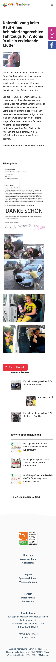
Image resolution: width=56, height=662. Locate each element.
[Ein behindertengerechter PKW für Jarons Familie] (16, 417)
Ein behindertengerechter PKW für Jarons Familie (37, 414)
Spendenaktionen (28, 578)
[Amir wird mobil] (31, 401)
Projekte (28, 574)
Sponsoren (28, 562)
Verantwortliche (28, 559)
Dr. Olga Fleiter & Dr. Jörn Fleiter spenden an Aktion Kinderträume (35, 446)
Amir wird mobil (45, 397)
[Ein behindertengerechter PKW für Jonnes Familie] (16, 385)
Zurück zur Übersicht (15, 367)
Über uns (28, 555)
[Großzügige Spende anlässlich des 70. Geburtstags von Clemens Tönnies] (16, 479)
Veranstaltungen (28, 582)
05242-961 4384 (29, 655)
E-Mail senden (43, 655)
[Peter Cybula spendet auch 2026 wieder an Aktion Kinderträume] (16, 463)
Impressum (28, 601)
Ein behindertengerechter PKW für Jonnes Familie (37, 383)
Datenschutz (28, 597)
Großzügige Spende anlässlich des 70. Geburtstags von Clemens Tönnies (38, 478)
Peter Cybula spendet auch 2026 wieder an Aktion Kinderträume (36, 462)
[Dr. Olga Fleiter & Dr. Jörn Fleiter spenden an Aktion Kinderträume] (16, 447)
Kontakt (28, 593)
